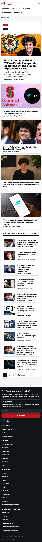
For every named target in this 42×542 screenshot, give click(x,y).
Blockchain (5, 519)
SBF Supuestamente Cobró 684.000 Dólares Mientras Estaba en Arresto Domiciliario (27, 349)
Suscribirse (21, 415)
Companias (6, 455)
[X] (3, 421)
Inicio (3, 17)
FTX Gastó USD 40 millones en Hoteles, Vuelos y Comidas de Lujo (26, 310)
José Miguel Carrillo (19, 79)
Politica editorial (7, 523)
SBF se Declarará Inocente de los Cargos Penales (26, 336)
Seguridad (5, 458)
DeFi (3, 487)
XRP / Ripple (6, 484)
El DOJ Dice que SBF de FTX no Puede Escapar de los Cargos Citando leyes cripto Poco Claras (20, 64)
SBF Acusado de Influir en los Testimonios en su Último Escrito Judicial (27, 242)
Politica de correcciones (10, 526)
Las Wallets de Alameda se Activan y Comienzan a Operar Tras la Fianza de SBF (27, 364)
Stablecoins (6, 494)
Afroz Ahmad (15, 151)
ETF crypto (5, 490)
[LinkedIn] (8, 421)
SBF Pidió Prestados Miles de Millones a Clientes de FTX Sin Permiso (25, 283)
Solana (4, 480)
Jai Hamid (28, 273)
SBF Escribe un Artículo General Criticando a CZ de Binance (27, 296)
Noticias (5, 8)
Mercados (15, 8)
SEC (3, 465)
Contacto (5, 433)
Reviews (5, 516)
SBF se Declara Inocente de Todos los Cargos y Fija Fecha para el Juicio (27, 323)
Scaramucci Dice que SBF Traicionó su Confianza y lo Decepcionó (26, 268)
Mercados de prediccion (11, 12)
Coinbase (5, 501)
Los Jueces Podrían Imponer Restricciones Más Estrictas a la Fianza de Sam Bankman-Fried (21, 185)
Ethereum (5, 476)
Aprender (26, 8)
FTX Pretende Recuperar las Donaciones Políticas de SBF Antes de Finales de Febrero (20, 222)
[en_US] (39, 3)
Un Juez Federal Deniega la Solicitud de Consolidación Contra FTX (19, 148)
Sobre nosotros (7, 429)
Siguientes (21, 375)
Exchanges (5, 462)
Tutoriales (5, 512)
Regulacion (5, 451)
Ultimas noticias (7, 444)
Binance (4, 498)
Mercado (5, 448)
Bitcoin (4, 473)
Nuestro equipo (7, 436)
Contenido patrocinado (10, 530)
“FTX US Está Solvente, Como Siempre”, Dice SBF (26, 255)
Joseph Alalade (30, 259)
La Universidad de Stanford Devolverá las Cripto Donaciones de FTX (20, 112)
